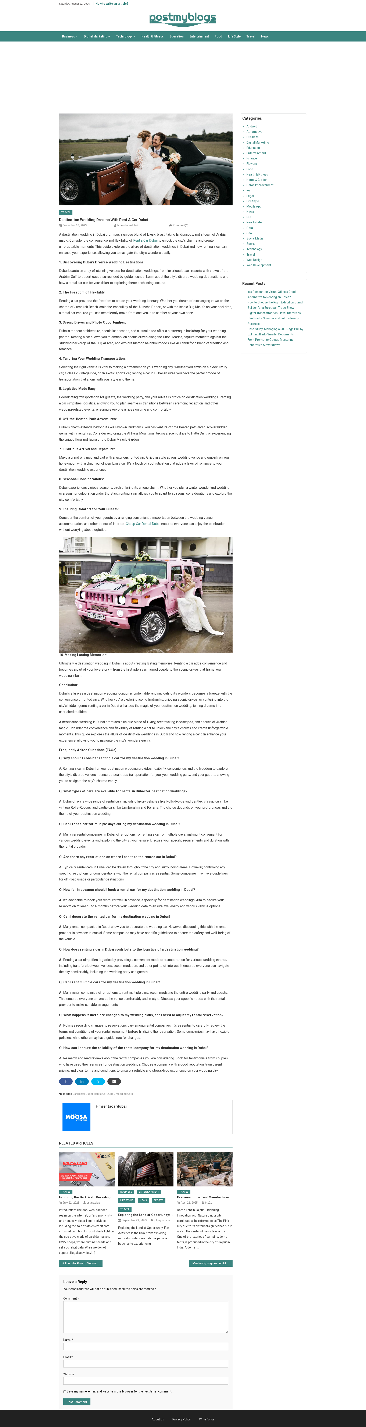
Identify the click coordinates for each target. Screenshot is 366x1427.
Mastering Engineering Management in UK (213, 1263)
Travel (251, 36)
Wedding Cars (124, 1093)
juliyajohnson (162, 1220)
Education (177, 36)
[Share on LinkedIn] (82, 1081)
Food (218, 36)
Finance (252, 158)
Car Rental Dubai (83, 1093)
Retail (250, 228)
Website (68, 1374)
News (265, 36)
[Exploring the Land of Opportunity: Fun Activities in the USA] (146, 1169)
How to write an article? (112, 3)
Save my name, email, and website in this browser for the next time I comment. (119, 1391)
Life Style (234, 36)
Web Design (254, 260)
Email (68, 1357)
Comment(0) (180, 225)
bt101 (208, 1202)
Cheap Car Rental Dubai (143, 524)
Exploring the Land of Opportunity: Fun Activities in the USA (146, 1215)
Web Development (259, 265)
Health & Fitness (152, 36)
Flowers (252, 163)
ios (248, 190)
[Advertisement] (183, 77)
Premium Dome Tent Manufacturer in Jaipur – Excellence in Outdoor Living (205, 1197)
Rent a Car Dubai (145, 240)
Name (68, 1339)
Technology (124, 36)
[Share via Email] (114, 1081)
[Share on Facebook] (66, 1081)
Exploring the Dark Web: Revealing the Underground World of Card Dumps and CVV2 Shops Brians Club (87, 1197)
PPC (249, 217)
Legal (250, 196)
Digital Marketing (95, 36)
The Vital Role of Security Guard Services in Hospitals (84, 1263)
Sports (158, 1200)
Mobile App (254, 206)
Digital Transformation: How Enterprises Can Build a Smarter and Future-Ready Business (274, 318)
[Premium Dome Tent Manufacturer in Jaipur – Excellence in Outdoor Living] (205, 1169)
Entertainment (199, 36)
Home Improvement (260, 185)
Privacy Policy (181, 1419)
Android (252, 126)
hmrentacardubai (127, 225)
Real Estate (254, 222)
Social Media (255, 238)
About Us (158, 1419)
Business (68, 36)
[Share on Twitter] (98, 1081)
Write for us (207, 1419)
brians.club (93, 1202)
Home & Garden (257, 179)
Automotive (254, 131)
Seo (249, 233)
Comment (71, 1298)
